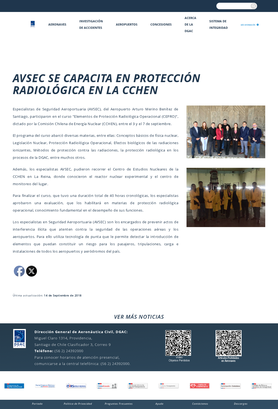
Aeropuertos (126, 24)
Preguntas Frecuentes (119, 403)
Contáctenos (200, 403)
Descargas (241, 403)
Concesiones (161, 24)
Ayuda (159, 403)
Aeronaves (57, 24)
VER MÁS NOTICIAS (139, 316)
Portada (37, 403)
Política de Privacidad (78, 403)
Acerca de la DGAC (190, 24)
